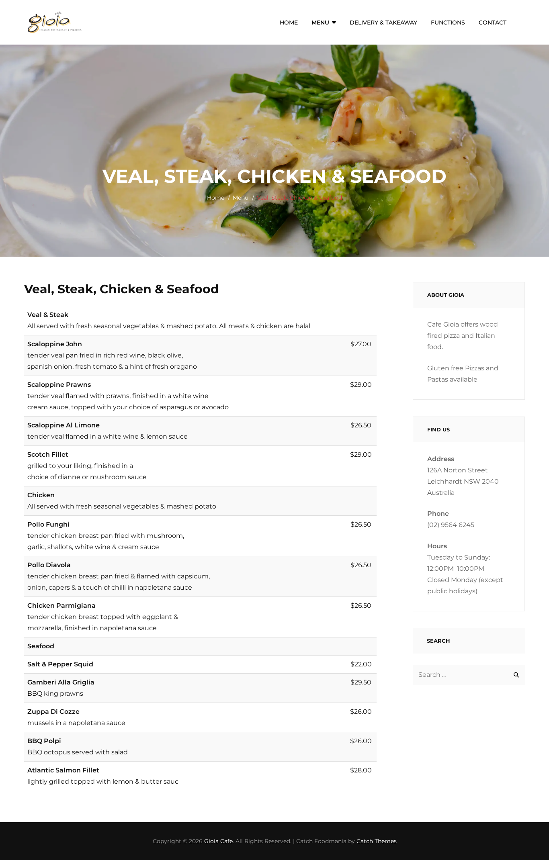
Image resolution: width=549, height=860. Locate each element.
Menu (320, 22)
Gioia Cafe (218, 841)
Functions (448, 22)
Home (289, 22)
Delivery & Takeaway (383, 22)
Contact (492, 22)
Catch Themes (376, 841)
